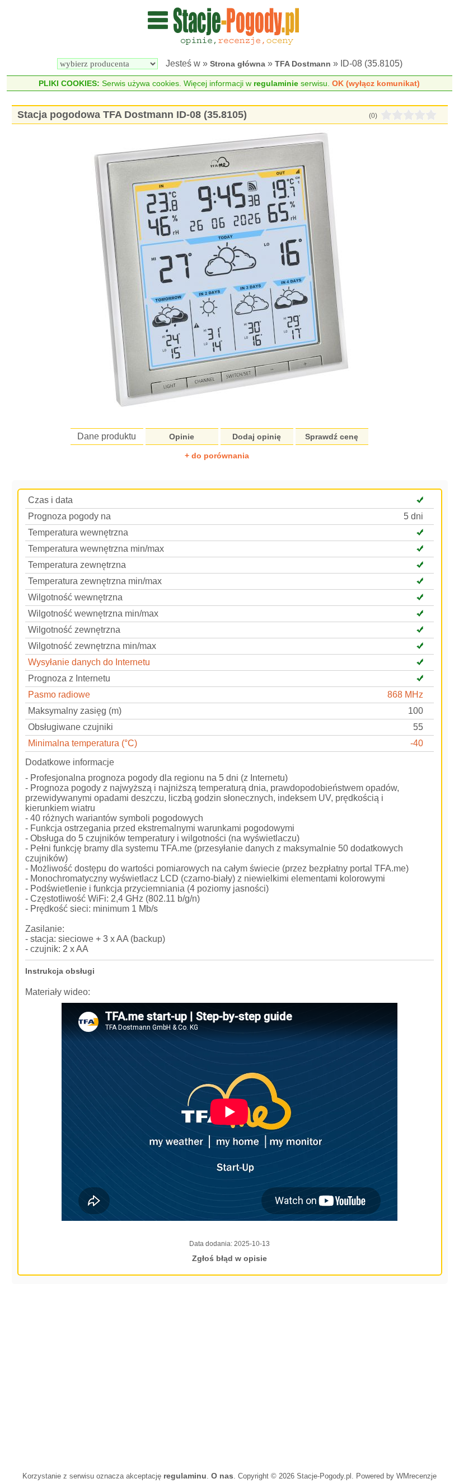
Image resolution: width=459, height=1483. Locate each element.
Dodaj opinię (256, 436)
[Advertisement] (230, 1376)
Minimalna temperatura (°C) (82, 743)
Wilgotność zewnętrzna (74, 629)
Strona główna (237, 63)
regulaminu (185, 1475)
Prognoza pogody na (69, 516)
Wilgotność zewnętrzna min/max (92, 646)
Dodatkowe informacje (69, 762)
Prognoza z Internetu (69, 678)
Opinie (181, 436)
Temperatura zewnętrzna (77, 565)
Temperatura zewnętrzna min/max (95, 581)
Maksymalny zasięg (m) (74, 711)
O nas (222, 1475)
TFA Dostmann (303, 63)
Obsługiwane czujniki (70, 727)
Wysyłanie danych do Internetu (89, 662)
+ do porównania (217, 455)
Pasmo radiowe (59, 694)
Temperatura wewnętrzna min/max (96, 548)
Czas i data (50, 500)
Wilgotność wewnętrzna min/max (93, 613)
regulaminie (276, 83)
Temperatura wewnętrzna (78, 532)
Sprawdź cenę (331, 436)
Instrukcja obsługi (60, 970)
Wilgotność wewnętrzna (75, 597)
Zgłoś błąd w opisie (229, 1258)
